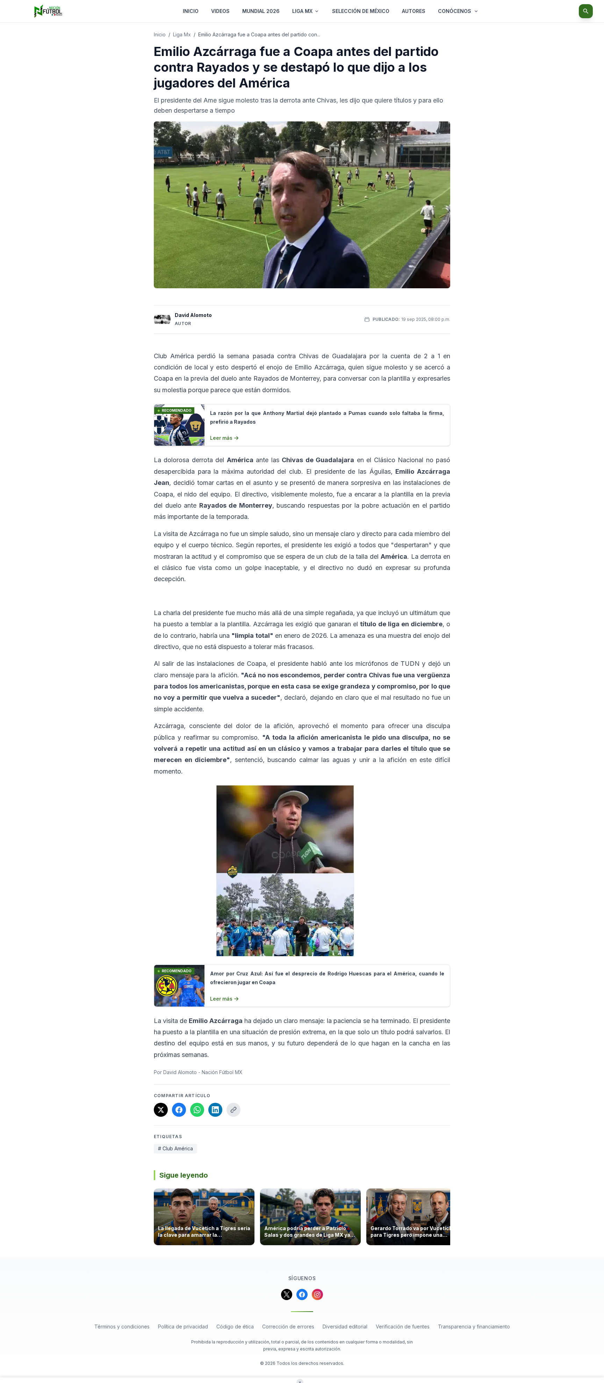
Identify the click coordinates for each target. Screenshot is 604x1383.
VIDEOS (220, 11)
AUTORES (413, 11)
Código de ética (235, 1326)
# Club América (175, 1148)
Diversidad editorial (345, 1326)
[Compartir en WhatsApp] (197, 1110)
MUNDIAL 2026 (261, 11)
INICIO (191, 11)
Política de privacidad (183, 1326)
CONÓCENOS (454, 11)
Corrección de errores (288, 1326)
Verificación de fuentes (403, 1326)
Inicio (160, 34)
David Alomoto (193, 315)
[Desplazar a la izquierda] (156, 1219)
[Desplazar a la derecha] (448, 1219)
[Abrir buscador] (586, 11)
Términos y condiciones (122, 1326)
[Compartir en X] (161, 1110)
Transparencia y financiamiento (474, 1326)
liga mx (182, 34)
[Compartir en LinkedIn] (215, 1110)
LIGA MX (302, 11)
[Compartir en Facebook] (179, 1110)
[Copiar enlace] (233, 1110)
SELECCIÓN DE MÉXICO (360, 11)
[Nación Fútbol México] (48, 11)
